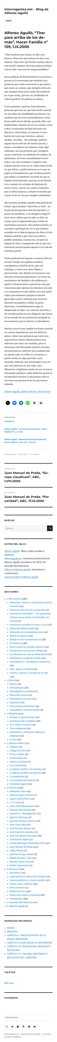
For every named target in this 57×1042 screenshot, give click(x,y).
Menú (9, 21)
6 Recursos (12, 869)
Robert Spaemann (19, 865)
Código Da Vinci (18, 750)
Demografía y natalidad (22, 691)
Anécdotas (15, 872)
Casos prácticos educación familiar (28, 876)
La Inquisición (17, 776)
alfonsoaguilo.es (12, 558)
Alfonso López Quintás (21, 795)
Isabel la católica (18, 761)
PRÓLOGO (12, 931)
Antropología (17, 687)
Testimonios (16, 898)
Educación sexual (19, 695)
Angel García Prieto (20, 798)
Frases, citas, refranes (21, 884)
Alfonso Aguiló (12, 551)
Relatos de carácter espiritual (25, 895)
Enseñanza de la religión (22, 721)
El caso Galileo (17, 754)
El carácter (35, 454)
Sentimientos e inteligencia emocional (30, 661)
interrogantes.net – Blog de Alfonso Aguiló (26, 11)
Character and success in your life (27, 610)
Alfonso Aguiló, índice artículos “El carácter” (27, 391)
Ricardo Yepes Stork (20, 861)
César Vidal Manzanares (22, 806)
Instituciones (17, 758)
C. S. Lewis (15, 802)
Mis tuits (9, 983)
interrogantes (10, 454)
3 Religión (12, 713)
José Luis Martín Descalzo (23, 835)
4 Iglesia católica (15, 743)
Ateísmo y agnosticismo (22, 717)
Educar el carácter (19, 635)
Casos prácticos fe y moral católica (27, 880)
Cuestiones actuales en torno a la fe (28, 624)
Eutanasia (15, 702)
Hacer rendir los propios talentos (27, 647)
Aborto (13, 684)
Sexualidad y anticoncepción (25, 710)
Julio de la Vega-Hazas (21, 854)
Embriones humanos (21, 698)
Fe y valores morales (20, 724)
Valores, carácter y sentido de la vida (29, 672)
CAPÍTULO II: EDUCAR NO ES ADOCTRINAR (29, 942)
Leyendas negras (18, 784)
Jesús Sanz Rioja (18, 824)
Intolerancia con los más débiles (26, 650)
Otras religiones (18, 728)
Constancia (9, 421)
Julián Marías (16, 850)
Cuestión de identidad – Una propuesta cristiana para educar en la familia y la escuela (30, 617)
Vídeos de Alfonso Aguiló (17, 569)
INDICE (11, 928)
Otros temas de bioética (22, 706)
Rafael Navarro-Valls (21, 858)
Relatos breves (17, 891)
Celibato (14, 747)
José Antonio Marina (20, 828)
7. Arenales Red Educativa (20, 902)
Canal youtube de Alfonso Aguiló (21, 577)
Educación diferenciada (22, 628)
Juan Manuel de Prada (21, 847)
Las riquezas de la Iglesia (23, 780)
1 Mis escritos (14, 598)
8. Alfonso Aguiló (16, 906)
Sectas (13, 739)
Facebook (11, 998)
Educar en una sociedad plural (25, 639)
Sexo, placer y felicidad (22, 669)
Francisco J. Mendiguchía (23, 813)
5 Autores (12, 787)
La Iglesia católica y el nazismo (26, 769)
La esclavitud (16, 765)
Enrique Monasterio (20, 809)
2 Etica (10, 680)
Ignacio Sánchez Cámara (22, 821)
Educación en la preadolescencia (26, 632)
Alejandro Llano (18, 791)
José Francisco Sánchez (22, 832)
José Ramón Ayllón (19, 839)
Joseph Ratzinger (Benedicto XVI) (27, 843)
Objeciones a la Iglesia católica (25, 658)
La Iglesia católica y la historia (25, 772)
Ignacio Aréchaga (19, 817)
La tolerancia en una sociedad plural (28, 654)
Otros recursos (17, 887)
